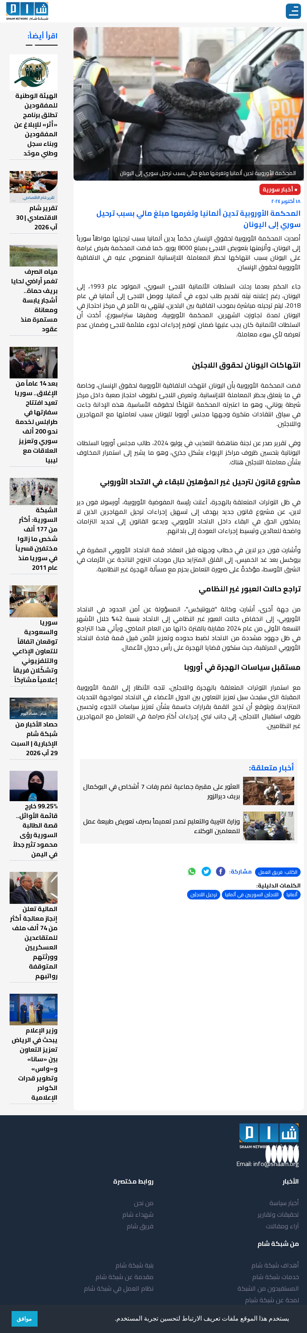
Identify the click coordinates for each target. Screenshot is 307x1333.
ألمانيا (292, 894)
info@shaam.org (276, 1164)
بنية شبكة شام (135, 1265)
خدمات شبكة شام (275, 1276)
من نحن (144, 1203)
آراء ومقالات (282, 1226)
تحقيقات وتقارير (278, 1214)
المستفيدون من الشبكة (268, 1288)
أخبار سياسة (284, 1203)
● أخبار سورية (280, 189)
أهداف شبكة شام (275, 1265)
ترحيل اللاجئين (203, 894)
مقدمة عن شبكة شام (125, 1276)
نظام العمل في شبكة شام (119, 1288)
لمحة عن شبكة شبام (272, 1300)
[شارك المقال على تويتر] (206, 871)
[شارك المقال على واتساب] (191, 871)
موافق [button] (24, 1318)
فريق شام (140, 1226)
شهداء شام (138, 1214)
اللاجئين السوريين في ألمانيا (252, 894)
